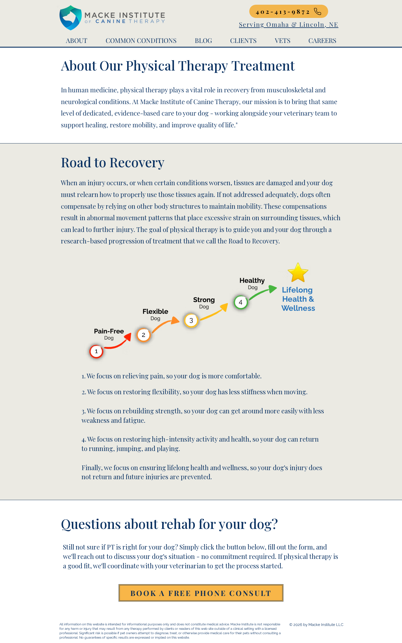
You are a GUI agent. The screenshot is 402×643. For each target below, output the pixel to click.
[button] (77, 40)
